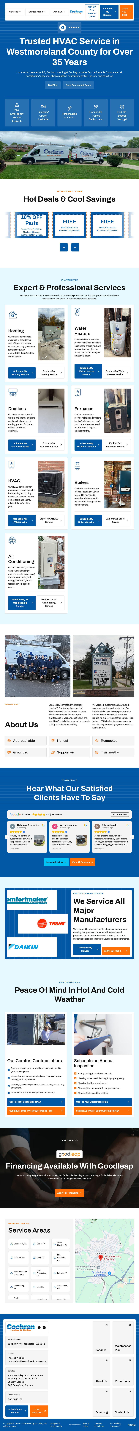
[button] (15, 12)
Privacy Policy (86, 1424)
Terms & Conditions (99, 1424)
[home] (76, 12)
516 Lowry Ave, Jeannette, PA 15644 (26, 1344)
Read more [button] (14, 849)
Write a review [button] (120, 815)
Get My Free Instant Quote (92, 12)
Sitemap (132, 1425)
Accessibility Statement (115, 1424)
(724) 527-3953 (16, 1358)
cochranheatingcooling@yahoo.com (27, 1361)
